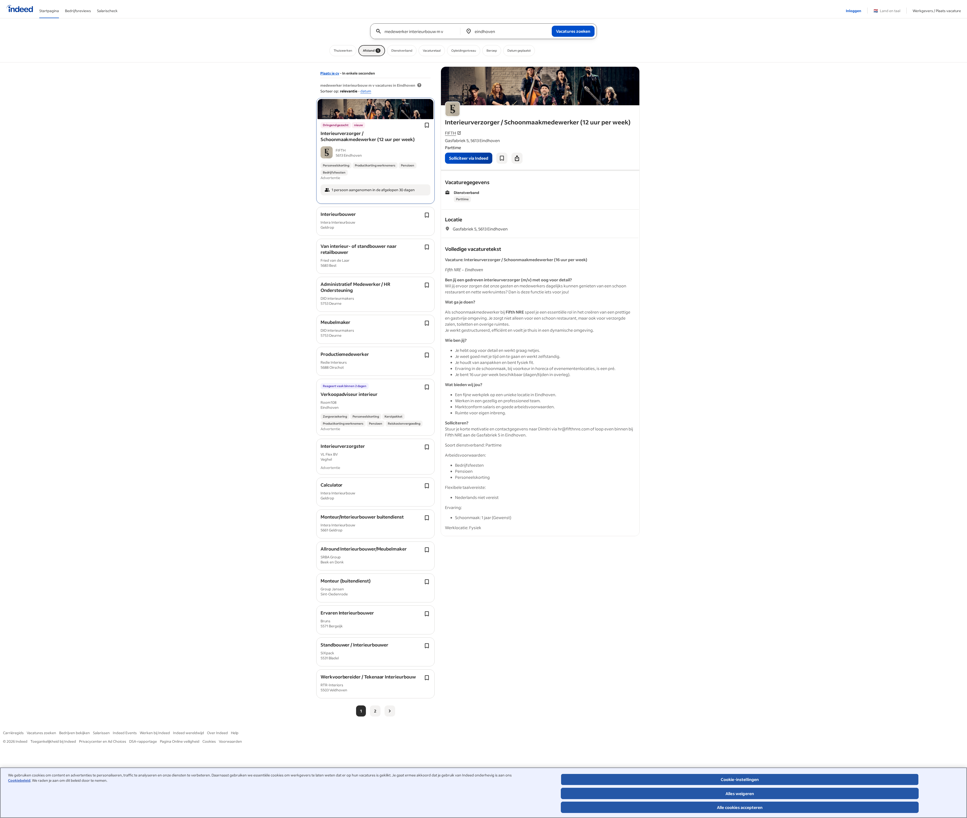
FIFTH (450, 132)
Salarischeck (107, 10)
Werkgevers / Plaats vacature (937, 10)
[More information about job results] (419, 85)
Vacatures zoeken (41, 732)
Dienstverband (401, 50)
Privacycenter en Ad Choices (102, 741)
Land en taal (887, 10)
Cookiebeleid (19, 780)
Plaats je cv (329, 73)
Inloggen (853, 10)
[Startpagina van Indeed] (20, 9)
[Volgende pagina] (390, 711)
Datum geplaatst (519, 50)
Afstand (371, 50)
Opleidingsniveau (463, 50)
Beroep (492, 50)
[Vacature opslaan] (501, 158)
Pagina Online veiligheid (179, 741)
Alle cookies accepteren (740, 807)
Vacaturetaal (432, 50)
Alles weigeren (740, 793)
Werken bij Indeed (155, 732)
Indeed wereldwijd (188, 732)
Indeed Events (125, 732)
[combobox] (417, 31)
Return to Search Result (606, 69)
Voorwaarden (230, 741)
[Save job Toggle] (426, 125)
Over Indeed (217, 732)
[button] (368, 136)
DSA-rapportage (143, 741)
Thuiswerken (343, 50)
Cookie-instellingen (740, 779)
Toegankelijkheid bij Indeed (53, 741)
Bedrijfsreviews (78, 10)
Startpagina (49, 10)
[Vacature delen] (517, 158)
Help (234, 732)
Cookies (209, 741)
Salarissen (101, 732)
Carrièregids (13, 732)
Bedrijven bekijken (74, 732)
